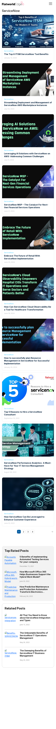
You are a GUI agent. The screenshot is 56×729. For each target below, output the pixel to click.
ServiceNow (9, 51)
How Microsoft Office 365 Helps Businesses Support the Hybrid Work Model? (35, 574)
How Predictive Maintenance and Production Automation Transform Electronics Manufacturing (34, 590)
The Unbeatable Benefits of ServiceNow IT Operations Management (34, 635)
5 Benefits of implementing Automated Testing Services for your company (34, 559)
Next (52, 532)
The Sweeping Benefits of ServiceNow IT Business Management (33, 653)
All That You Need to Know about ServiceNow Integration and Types (35, 618)
